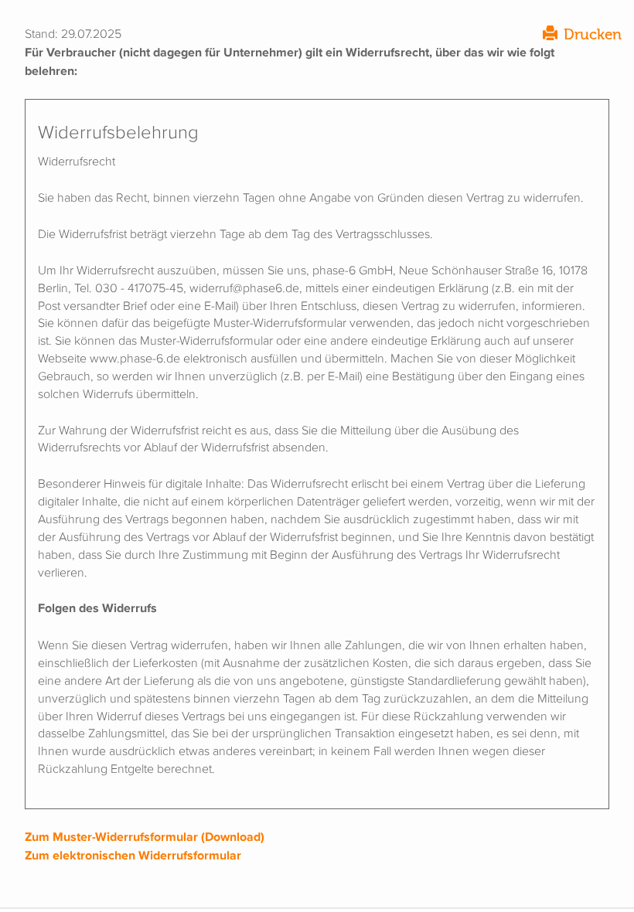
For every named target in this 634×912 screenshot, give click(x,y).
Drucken (593, 34)
